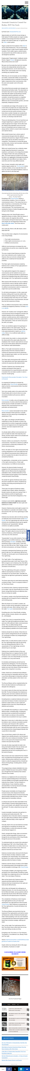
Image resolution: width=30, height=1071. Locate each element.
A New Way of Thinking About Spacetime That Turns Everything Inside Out (14, 1052)
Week (8, 1004)
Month (13, 1004)
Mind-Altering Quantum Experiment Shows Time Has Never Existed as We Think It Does (14, 1048)
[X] (15, 1069)
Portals (12, 60)
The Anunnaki (20, 166)
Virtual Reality (14, 198)
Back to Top (14, 1064)
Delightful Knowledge (9, 28)
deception (13, 541)
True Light (9, 609)
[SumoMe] (27, 1069)
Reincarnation (5, 400)
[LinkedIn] (21, 1069)
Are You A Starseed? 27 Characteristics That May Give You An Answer (14, 1043)
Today (4, 1004)
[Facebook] (9, 1069)
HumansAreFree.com (15, 31)
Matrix (24, 45)
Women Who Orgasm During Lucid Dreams (12, 1060)
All (18, 1004)
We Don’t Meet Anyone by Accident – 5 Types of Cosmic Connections (15, 1056)
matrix (5, 42)
